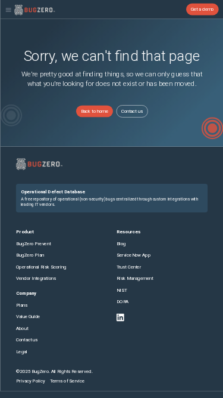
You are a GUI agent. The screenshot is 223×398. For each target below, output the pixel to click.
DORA (122, 301)
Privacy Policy (30, 380)
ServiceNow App (133, 255)
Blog (120, 243)
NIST (121, 290)
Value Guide (28, 316)
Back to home (94, 111)
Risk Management (134, 278)
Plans (22, 305)
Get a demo (201, 9)
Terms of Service (66, 380)
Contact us (131, 111)
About (22, 328)
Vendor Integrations (36, 278)
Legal (21, 351)
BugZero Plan (29, 255)
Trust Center (128, 266)
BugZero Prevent (33, 243)
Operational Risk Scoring (41, 266)
